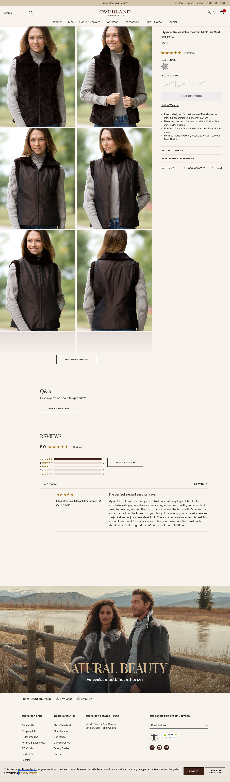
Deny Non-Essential (215, 771)
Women (57, 22)
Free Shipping (109, 3)
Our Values (59, 736)
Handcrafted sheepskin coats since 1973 (115, 680)
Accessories (131, 22)
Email (219, 168)
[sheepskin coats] (115, 639)
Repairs (26, 759)
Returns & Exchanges (33, 742)
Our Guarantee (62, 742)
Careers (58, 754)
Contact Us (28, 725)
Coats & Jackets (89, 22)
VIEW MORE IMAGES (77, 359)
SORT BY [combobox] (199, 484)
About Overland (62, 725)
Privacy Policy (28, 773)
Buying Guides (61, 748)
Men (71, 22)
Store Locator (61, 731)
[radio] (165, 66)
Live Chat (66, 699)
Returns (124, 3)
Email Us (86, 699)
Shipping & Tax (30, 731)
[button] (208, 12)
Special (172, 22)
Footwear (112, 22)
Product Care (29, 754)
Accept (193, 771)
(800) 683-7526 (216, 3)
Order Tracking (30, 736)
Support (200, 3)
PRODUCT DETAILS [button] (172, 150)
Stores (189, 3)
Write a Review (125, 462)
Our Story (178, 3)
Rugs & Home (153, 22)
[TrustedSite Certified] (170, 736)
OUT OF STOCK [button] (192, 96)
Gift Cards (27, 748)
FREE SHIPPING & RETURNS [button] (177, 158)
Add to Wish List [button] (170, 105)
